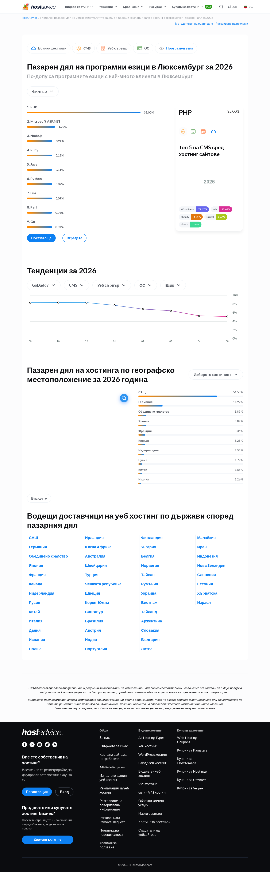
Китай (142, 469)
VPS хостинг (147, 784)
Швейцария (96, 565)
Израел (204, 602)
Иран (202, 546)
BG (250, 6)
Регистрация (37, 792)
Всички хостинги (52, 48)
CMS (87, 48)
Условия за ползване (108, 845)
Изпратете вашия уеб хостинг (113, 777)
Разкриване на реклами (232, 23)
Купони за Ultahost (191, 780)
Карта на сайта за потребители (113, 756)
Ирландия (94, 537)
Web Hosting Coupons (187, 740)
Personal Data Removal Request (112, 820)
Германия (145, 402)
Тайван (148, 574)
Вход (64, 792)
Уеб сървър (117, 48)
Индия (91, 639)
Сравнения (131, 6)
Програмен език (179, 48)
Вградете (74, 238)
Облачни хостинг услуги (151, 803)
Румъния (149, 584)
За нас (105, 738)
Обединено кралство (154, 411)
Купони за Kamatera (192, 750)
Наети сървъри (150, 813)
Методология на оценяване (194, 23)
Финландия (152, 537)
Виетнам (149, 602)
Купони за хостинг (191, 6)
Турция (92, 574)
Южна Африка (98, 546)
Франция (145, 431)
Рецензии (106, 6)
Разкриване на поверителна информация (111, 805)
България (150, 639)
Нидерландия (148, 450)
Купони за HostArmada (186, 761)
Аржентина (151, 621)
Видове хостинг (77, 6)
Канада (143, 440)
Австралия (95, 556)
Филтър (39, 91)
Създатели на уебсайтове (149, 832)
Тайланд (149, 611)
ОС (146, 48)
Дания (35, 630)
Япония (143, 421)
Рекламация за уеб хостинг (114, 790)
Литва (147, 648)
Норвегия (150, 565)
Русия (142, 460)
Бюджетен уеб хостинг (149, 773)
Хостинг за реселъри (154, 822)
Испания (37, 639)
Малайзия (206, 537)
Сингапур (94, 611)
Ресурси (155, 6)
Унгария (148, 546)
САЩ (142, 392)
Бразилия (94, 621)
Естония (205, 584)
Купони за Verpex (190, 788)
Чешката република (103, 584)
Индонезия (207, 556)
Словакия (150, 630)
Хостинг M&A (45, 840)
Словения (206, 574)
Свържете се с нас (114, 746)
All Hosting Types (151, 738)
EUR (232, 6)
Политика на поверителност (111, 832)
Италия (143, 479)
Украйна (148, 593)
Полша (35, 648)
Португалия (96, 648)
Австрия (93, 630)
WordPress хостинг (152, 754)
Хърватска (207, 593)
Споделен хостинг (152, 763)
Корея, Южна (97, 602)
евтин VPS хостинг (152, 792)
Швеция (92, 593)
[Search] (221, 6)
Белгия (148, 556)
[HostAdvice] (39, 6)
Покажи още (41, 238)
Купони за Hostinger (192, 771)
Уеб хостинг (147, 746)
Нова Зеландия (211, 565)
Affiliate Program (112, 767)
